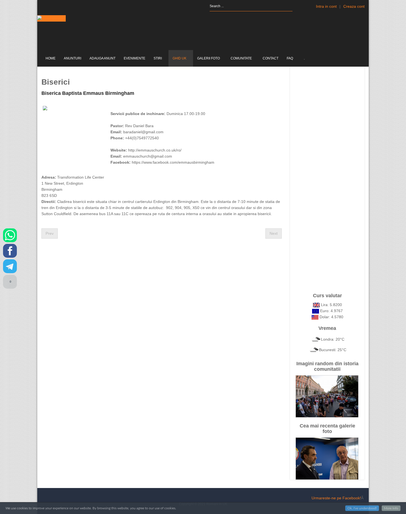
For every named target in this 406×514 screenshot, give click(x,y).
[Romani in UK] (51, 18)
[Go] (297, 6)
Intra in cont (326, 6)
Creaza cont (354, 6)
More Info (391, 508)
